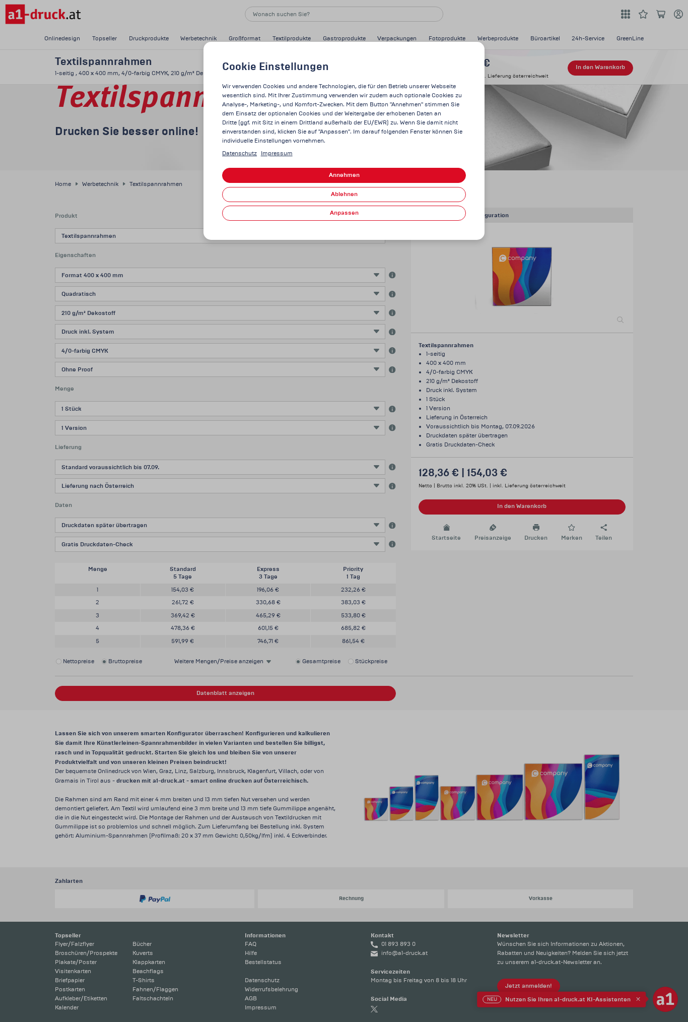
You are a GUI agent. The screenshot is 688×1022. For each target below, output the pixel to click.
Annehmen (344, 175)
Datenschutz (239, 153)
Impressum (277, 153)
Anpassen (344, 213)
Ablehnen (344, 194)
